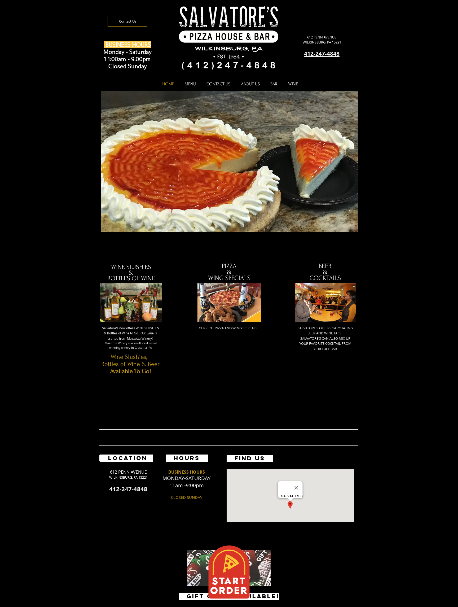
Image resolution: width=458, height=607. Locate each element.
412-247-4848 (322, 54)
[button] (229, 171)
